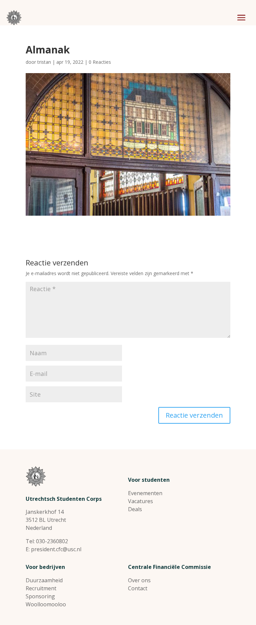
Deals (135, 509)
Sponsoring (40, 596)
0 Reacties (100, 62)
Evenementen (145, 493)
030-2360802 (52, 541)
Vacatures (140, 501)
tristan (44, 62)
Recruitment (41, 588)
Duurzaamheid (44, 580)
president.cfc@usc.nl (56, 549)
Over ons (139, 580)
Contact (137, 588)
